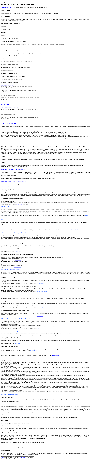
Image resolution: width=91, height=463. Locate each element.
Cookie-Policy (55, 355)
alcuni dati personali (23, 457)
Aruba (2, 457)
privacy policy (19, 204)
